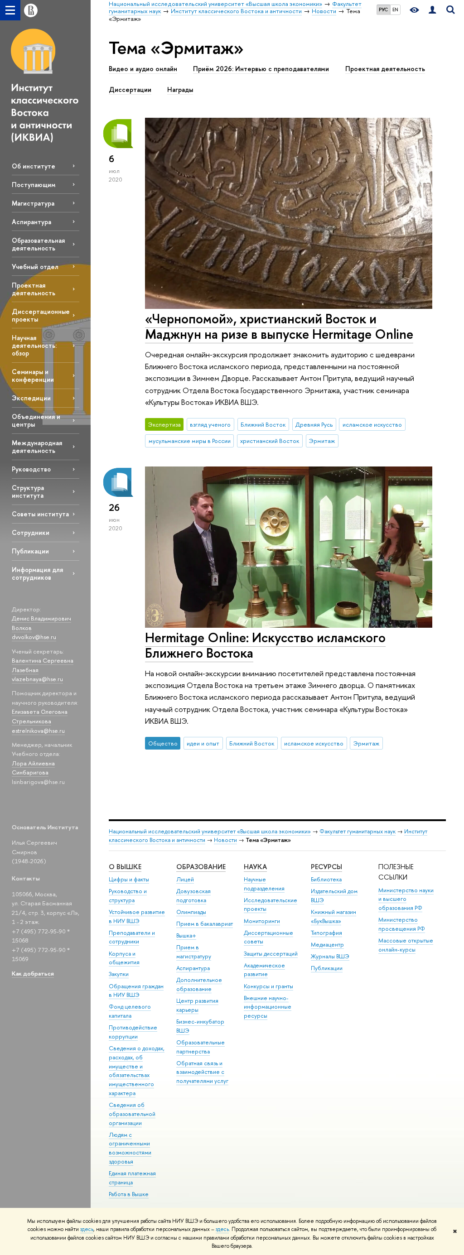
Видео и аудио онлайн (143, 68)
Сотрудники (30, 532)
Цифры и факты (129, 879)
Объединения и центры (36, 420)
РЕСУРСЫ (326, 866)
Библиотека (326, 879)
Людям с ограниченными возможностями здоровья (130, 1148)
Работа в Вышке (129, 1194)
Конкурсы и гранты (268, 986)
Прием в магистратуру (193, 951)
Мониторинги (262, 921)
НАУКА (255, 866)
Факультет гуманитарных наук (357, 831)
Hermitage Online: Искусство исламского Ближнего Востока (265, 645)
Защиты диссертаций (271, 953)
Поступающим (33, 184)
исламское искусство (372, 424)
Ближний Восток (263, 424)
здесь (86, 1229)
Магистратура (33, 203)
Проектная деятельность (33, 289)
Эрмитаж (322, 441)
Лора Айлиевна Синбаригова (33, 768)
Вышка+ (186, 935)
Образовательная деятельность (38, 244)
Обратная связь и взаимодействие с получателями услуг (202, 1072)
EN (395, 9)
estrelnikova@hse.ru (38, 730)
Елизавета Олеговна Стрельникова (40, 716)
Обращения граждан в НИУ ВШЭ (136, 990)
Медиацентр (327, 944)
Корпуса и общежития (124, 958)
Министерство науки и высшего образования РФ (406, 899)
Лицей (185, 879)
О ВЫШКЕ (125, 866)
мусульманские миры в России (190, 441)
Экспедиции (31, 398)
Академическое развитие (264, 970)
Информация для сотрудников (37, 573)
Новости (225, 840)
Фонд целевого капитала (130, 1011)
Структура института (28, 491)
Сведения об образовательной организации (132, 1114)
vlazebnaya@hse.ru (37, 679)
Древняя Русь (314, 424)
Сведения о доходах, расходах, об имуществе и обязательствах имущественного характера (136, 1070)
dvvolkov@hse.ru (34, 637)
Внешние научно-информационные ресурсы (267, 1007)
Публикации (30, 551)
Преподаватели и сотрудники (132, 937)
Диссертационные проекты (41, 315)
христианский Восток (269, 441)
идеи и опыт (203, 743)
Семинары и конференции (33, 375)
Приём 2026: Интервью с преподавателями (261, 68)
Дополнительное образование (199, 984)
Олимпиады (191, 912)
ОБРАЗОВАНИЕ (201, 866)
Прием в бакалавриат (204, 924)
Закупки (119, 974)
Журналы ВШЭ (330, 956)
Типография (326, 933)
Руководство (31, 469)
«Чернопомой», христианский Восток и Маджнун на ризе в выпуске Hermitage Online (279, 326)
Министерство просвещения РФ (401, 924)
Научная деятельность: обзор (34, 345)
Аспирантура (31, 221)
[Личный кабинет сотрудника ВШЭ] (432, 10)
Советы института (40, 514)
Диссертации (130, 89)
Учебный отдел (35, 266)
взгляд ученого (210, 424)
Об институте (33, 166)
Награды (180, 89)
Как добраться (33, 973)
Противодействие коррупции (133, 1032)
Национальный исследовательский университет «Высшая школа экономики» (210, 831)
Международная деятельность (37, 446)
